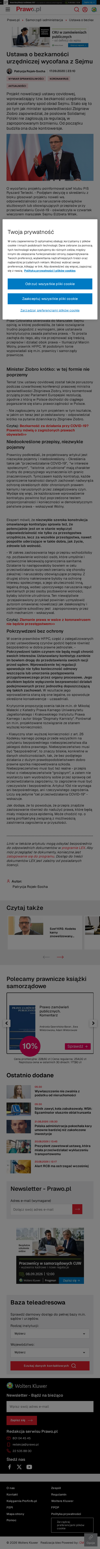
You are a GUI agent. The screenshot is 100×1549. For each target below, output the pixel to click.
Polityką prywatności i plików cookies (50, 271)
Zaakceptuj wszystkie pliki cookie (50, 298)
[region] (50, 269)
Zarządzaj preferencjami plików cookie (50, 310)
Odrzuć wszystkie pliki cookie (50, 284)
